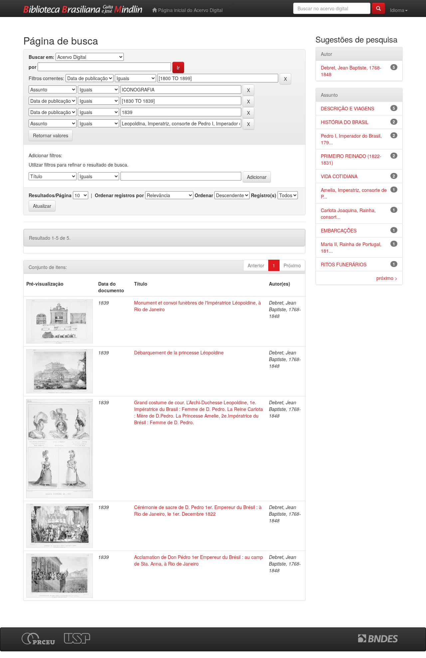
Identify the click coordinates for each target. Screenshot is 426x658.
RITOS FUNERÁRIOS (343, 264)
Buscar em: (41, 57)
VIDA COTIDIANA (339, 176)
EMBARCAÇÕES (338, 230)
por (32, 67)
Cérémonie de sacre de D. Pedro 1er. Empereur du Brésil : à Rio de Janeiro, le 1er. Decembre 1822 (198, 510)
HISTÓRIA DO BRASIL (344, 122)
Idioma (397, 10)
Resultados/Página (50, 195)
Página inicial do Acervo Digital (190, 10)
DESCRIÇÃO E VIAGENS (347, 108)
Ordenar (204, 195)
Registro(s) (263, 195)
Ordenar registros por (119, 195)
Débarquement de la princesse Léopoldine (179, 352)
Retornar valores (50, 135)
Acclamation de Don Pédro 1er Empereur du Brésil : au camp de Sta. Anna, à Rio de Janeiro (198, 560)
